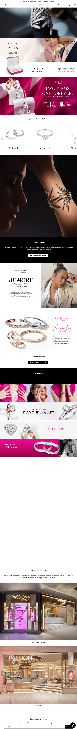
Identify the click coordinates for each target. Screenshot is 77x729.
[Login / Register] (59, 5)
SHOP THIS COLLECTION (38, 255)
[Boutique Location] (6, 5)
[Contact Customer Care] (2, 5)
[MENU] (74, 3)
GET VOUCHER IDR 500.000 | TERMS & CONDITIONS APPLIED (38, 1)
